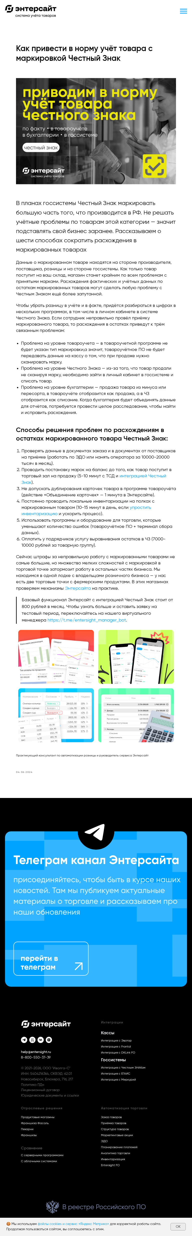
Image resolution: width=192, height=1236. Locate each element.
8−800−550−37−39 (35, 1057)
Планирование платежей (119, 1147)
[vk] (41, 1040)
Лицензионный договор (40, 1090)
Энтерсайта (78, 588)
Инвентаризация (113, 1159)
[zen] (49, 1040)
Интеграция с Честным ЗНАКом (123, 1067)
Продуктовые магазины (37, 1117)
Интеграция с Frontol (116, 1046)
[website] (32, 1040)
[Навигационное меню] (183, 11)
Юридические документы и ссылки (50, 1095)
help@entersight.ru (36, 1052)
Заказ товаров (111, 1117)
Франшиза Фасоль (35, 1123)
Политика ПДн (32, 1085)
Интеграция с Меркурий (118, 1079)
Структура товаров (115, 1129)
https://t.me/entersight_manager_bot (86, 620)
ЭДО (104, 1141)
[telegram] (24, 1040)
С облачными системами (39, 1161)
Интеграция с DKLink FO (118, 1052)
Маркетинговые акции (117, 1135)
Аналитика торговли (115, 1153)
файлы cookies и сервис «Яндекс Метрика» (73, 1224)
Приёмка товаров (113, 1123)
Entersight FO (110, 1165)
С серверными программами (42, 1155)
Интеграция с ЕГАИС (115, 1073)
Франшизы (29, 1135)
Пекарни (27, 1129)
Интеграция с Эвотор (116, 1040)
